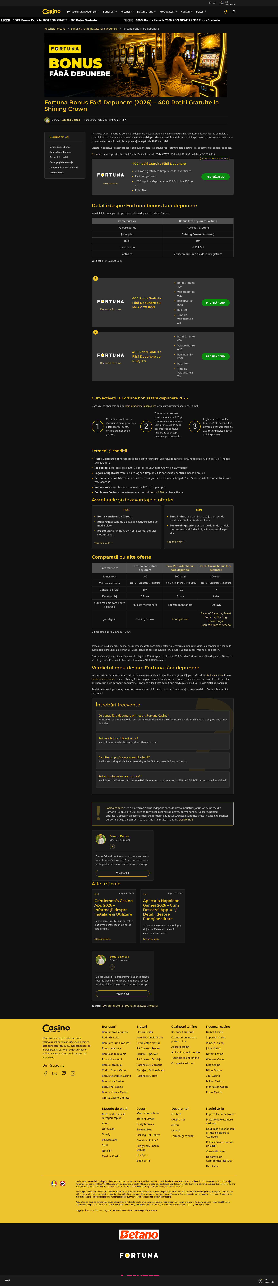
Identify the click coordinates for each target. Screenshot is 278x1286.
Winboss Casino (215, 1059)
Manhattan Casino (217, 1086)
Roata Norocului (112, 1059)
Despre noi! (186, 819)
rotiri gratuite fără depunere (140, 405)
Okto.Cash (108, 1129)
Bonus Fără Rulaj (112, 1065)
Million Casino (214, 1081)
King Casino (213, 1065)
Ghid (96, 894)
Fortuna (96, 154)
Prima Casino (214, 1092)
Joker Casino (213, 1048)
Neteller (107, 1150)
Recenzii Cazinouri (182, 1032)
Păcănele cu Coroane (149, 1065)
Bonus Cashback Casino (116, 1076)
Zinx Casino (213, 1076)
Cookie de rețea (215, 1151)
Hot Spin (142, 1155)
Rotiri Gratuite (110, 1037)
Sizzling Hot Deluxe (148, 1135)
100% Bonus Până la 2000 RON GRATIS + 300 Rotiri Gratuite (55, 20)
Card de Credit (111, 1156)
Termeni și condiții (59, 157)
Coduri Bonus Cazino (114, 1070)
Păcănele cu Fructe (148, 1048)
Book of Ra (143, 1160)
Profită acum (216, 176)
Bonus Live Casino (113, 1081)
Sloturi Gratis (145, 1032)
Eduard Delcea (71, 120)
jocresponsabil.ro (202, 1204)
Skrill (105, 1145)
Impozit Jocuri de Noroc (220, 1114)
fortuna (153, 1005)
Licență (212, 3)
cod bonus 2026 (154, 492)
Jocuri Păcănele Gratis (150, 1037)
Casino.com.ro (82, 1181)
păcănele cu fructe (216, 675)
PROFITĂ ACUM (215, 302)
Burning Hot (144, 1129)
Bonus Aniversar (112, 1048)
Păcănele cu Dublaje (149, 1059)
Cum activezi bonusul (60, 152)
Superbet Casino (216, 1037)
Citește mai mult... (102, 939)
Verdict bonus (57, 172)
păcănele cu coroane (103, 679)
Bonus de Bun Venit (114, 1054)
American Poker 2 (147, 1140)
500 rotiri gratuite (136, 1005)
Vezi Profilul (122, 873)
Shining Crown (180, 619)
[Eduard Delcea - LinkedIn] (112, 846)
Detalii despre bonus (60, 147)
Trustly (106, 1134)
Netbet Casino (214, 1054)
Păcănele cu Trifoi (147, 1076)
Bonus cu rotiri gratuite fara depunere (94, 28)
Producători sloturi (148, 1043)
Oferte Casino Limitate (115, 1097)
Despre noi (178, 1119)
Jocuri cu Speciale (147, 1054)
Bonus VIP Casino (112, 1086)
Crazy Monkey (145, 1124)
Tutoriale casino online (185, 1058)
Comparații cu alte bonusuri (64, 167)
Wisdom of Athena (219, 625)
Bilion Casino (214, 1070)
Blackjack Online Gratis (151, 1070)
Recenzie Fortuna (54, 28)
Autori (175, 1125)
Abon (105, 1123)
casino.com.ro (114, 808)
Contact (176, 1114)
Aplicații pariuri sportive (185, 1052)
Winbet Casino (215, 1043)
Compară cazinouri (183, 1063)
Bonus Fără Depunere (115, 1032)
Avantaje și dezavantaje (61, 162)
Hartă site (212, 1166)
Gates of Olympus (211, 613)
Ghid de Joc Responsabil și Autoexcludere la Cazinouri (220, 1132)
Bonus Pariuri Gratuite (115, 1043)
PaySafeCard (109, 1140)
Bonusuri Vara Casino (115, 1092)
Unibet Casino (214, 1032)
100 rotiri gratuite (112, 1005)
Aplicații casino (180, 1047)
